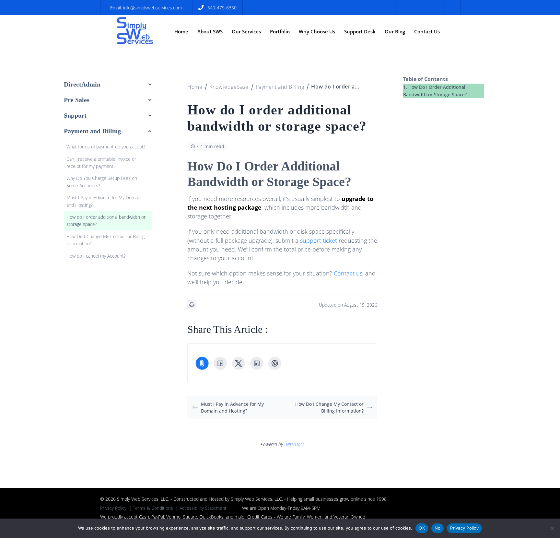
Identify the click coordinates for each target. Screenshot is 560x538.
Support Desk (360, 31)
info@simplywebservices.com (152, 8)
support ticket (318, 240)
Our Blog (395, 31)
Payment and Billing (280, 86)
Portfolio (280, 31)
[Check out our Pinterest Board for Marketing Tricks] (436, 7)
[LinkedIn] (256, 363)
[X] (238, 363)
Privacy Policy (113, 508)
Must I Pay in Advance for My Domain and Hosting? (232, 407)
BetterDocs (294, 444)
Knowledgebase (228, 86)
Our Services (246, 31)
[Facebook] (220, 363)
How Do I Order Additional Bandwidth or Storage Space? (435, 90)
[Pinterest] (274, 363)
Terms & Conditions (153, 508)
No (438, 528)
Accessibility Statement (203, 508)
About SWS (210, 31)
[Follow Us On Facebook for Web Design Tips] (404, 7)
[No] (552, 528)
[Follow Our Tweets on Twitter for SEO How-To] (420, 7)
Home (181, 31)
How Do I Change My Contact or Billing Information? (329, 407)
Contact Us (427, 31)
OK (422, 528)
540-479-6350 (222, 8)
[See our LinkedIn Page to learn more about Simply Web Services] (452, 7)
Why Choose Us (317, 31)
